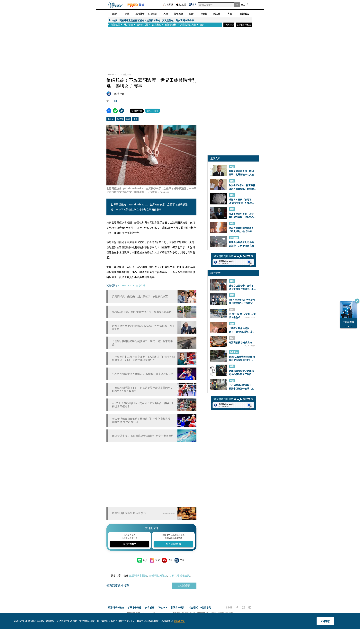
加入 (145, 560)
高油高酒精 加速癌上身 (240, 342)
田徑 (128, 118)
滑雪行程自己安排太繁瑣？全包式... (242, 315)
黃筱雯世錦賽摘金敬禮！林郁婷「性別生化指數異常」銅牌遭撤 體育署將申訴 (142, 420)
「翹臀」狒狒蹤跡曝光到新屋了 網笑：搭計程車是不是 (142, 343)
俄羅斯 (110, 118)
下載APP (162, 607)
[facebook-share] (108, 110)
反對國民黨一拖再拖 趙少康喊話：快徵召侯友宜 (140, 296)
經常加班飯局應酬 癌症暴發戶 (129, 513)
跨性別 (120, 118)
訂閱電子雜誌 (134, 607)
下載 (182, 560)
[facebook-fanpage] (237, 607)
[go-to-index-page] (115, 5)
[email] (249, 607)
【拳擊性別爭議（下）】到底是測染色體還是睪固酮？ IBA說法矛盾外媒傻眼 (142, 389)
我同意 (325, 621)
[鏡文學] (181, 5)
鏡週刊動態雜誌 (158, 575)
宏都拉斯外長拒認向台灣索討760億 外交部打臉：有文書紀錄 (143, 327)
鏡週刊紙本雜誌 (138, 575)
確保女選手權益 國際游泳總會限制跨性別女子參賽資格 (143, 435)
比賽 (135, 118)
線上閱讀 (184, 585)
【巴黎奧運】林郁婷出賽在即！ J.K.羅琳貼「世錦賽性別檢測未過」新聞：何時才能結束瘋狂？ (143, 358)
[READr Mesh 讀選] (192, 4)
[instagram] (243, 607)
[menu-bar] (247, 5)
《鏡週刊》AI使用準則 (199, 607)
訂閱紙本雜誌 (244, 24)
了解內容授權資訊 (180, 575)
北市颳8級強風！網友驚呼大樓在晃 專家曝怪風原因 (142, 311)
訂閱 (170, 560)
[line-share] (115, 110)
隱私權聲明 (179, 621)
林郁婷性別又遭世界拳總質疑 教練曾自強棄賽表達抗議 (143, 373)
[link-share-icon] (121, 110)
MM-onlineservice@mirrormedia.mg (153, 613)
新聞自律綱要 (177, 607)
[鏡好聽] (168, 5)
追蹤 (157, 560)
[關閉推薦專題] (357, 301)
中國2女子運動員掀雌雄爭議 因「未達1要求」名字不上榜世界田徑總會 (143, 405)
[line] (229, 607)
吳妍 (116, 101)
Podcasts (229, 24)
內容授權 (149, 607)
